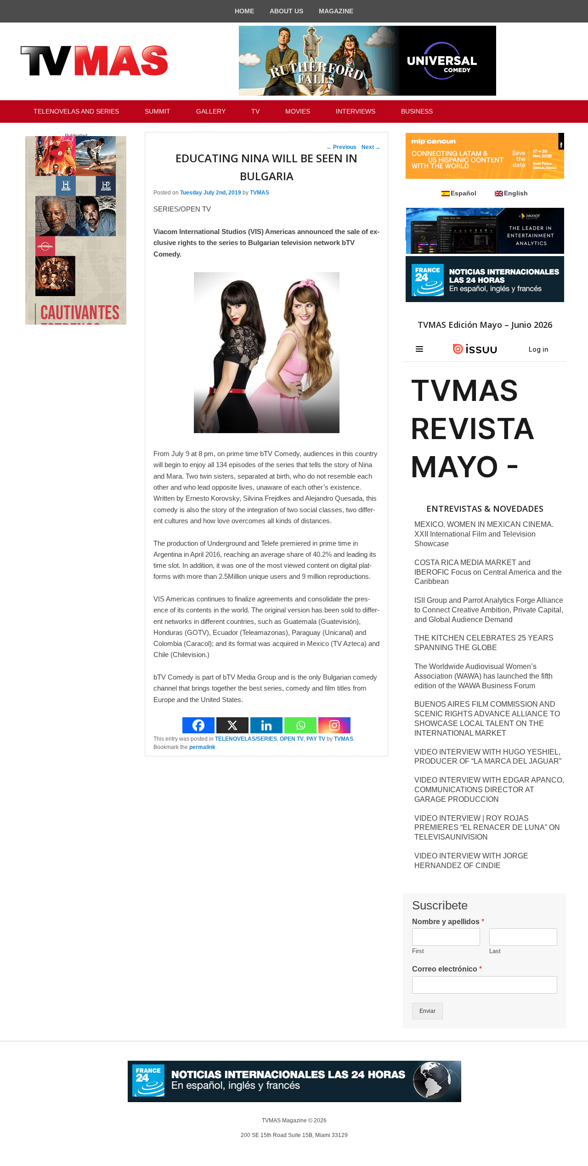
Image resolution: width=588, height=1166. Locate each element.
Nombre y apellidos (448, 922)
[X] (232, 725)
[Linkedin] (266, 725)
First (418, 951)
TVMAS (259, 192)
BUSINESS (417, 111)
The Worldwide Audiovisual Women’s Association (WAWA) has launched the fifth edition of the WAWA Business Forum (483, 676)
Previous (341, 147)
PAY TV (315, 739)
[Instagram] (334, 725)
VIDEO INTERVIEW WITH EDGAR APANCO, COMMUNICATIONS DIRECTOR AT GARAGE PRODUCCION (489, 789)
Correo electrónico (447, 969)
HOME (244, 11)
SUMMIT (157, 111)
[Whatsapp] (300, 725)
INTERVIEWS (355, 111)
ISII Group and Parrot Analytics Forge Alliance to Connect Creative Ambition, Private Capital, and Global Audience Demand (488, 609)
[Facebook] (198, 725)
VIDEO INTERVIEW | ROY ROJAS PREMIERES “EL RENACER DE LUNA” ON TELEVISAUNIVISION (487, 827)
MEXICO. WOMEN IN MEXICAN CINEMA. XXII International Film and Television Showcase (484, 534)
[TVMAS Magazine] (94, 61)
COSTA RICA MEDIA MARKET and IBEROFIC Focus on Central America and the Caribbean (488, 572)
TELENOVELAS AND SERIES (76, 111)
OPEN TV (292, 739)
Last (495, 951)
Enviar (427, 1011)
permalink (202, 747)
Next (371, 147)
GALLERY (211, 111)
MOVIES (297, 111)
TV (255, 111)
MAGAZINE (336, 11)
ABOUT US (286, 11)
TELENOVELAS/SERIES (246, 739)
